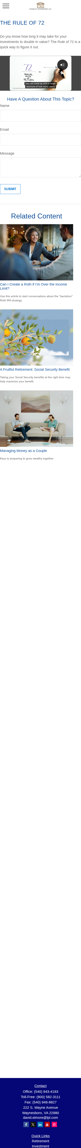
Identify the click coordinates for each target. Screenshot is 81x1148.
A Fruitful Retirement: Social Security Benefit (35, 369)
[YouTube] (47, 1124)
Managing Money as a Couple (23, 451)
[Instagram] (54, 1124)
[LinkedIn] (40, 1124)
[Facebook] (26, 1124)
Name (4, 106)
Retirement (40, 1141)
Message (7, 153)
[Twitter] (33, 1124)
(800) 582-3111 (48, 1097)
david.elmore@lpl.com (40, 1118)
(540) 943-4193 (46, 1092)
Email (4, 130)
